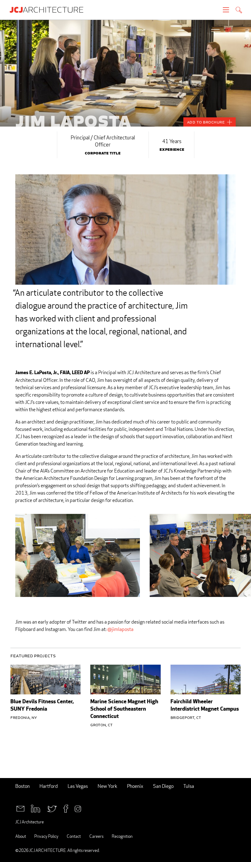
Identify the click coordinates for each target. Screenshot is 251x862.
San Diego (163, 786)
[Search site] (239, 10)
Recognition (122, 836)
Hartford (48, 786)
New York (107, 786)
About (20, 836)
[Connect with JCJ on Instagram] (78, 808)
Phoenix (135, 786)
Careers (96, 836)
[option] (125, 73)
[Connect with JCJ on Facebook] (66, 808)
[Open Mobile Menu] (225, 10)
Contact (74, 836)
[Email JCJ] (20, 808)
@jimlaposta (120, 629)
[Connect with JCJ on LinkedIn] (35, 808)
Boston (22, 786)
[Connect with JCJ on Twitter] (52, 808)
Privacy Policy (46, 836)
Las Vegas (78, 786)
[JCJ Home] (49, 10)
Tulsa (188, 786)
